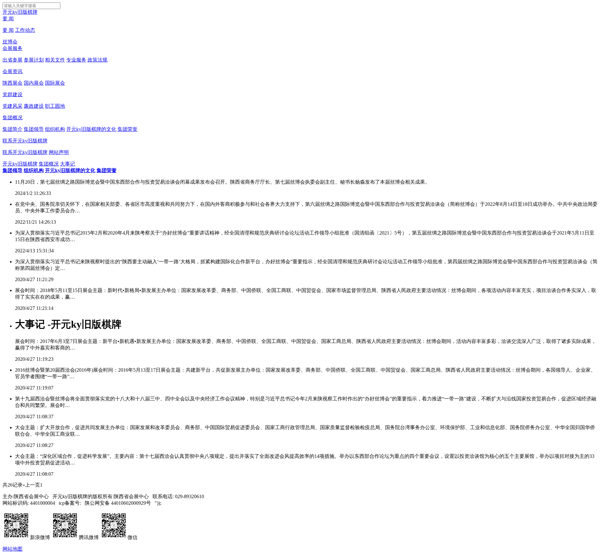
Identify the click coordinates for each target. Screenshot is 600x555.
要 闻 (8, 18)
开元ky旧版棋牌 (20, 12)
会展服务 (12, 48)
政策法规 (98, 59)
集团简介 (12, 129)
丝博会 (10, 41)
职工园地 (55, 106)
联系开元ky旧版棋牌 (25, 140)
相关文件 (55, 59)
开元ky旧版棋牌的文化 (91, 129)
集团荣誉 (128, 129)
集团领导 (34, 129)
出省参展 (12, 59)
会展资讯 (12, 71)
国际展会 (55, 83)
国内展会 (34, 83)
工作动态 (25, 30)
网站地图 (12, 549)
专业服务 (76, 59)
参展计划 (34, 59)
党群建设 (12, 94)
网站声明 (59, 152)
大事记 (67, 163)
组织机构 (55, 129)
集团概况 (12, 117)
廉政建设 (34, 106)
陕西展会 (12, 83)
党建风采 (12, 106)
